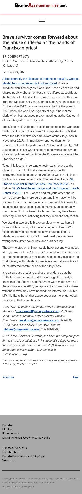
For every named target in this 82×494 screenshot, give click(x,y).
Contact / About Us (14, 447)
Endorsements (11, 433)
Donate (7, 425)
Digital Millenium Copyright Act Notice (26, 437)
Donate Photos (11, 452)
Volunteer (8, 460)
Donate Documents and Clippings (23, 456)
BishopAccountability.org (38, 478)
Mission (7, 429)
